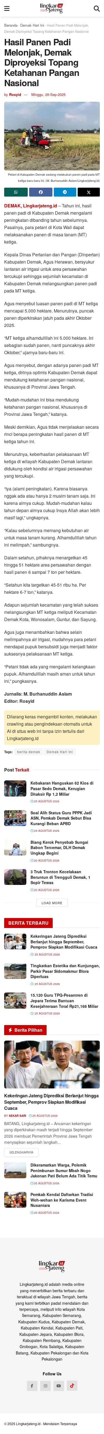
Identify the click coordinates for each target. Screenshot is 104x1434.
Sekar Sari (17, 1116)
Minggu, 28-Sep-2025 (48, 94)
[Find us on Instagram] (45, 1386)
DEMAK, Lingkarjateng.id (30, 205)
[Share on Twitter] (89, 192)
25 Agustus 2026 (46, 801)
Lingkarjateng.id (28, 1423)
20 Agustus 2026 (46, 860)
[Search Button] (97, 8)
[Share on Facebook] (41, 192)
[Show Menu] (6, 8)
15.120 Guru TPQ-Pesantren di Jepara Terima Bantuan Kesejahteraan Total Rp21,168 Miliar (64, 1000)
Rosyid (15, 94)
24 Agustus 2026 (46, 831)
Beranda (10, 25)
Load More (52, 902)
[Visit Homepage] (51, 8)
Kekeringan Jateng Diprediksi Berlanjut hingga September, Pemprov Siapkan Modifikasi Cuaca (64, 941)
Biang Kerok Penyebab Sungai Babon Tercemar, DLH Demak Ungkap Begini (59, 847)
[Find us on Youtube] (59, 1386)
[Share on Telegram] (65, 192)
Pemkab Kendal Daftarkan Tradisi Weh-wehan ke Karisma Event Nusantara (62, 1200)
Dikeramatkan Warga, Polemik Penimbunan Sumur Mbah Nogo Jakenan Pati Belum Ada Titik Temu (64, 1170)
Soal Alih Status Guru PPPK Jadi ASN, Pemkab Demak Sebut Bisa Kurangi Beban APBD (61, 818)
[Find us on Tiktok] (72, 1386)
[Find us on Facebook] (32, 1386)
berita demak (28, 751)
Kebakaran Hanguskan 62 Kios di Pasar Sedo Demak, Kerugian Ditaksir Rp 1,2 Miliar (62, 788)
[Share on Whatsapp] (16, 192)
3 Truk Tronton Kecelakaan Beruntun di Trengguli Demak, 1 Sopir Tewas (60, 877)
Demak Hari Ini (32, 25)
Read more (21, 1152)
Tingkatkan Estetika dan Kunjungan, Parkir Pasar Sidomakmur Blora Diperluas (65, 971)
